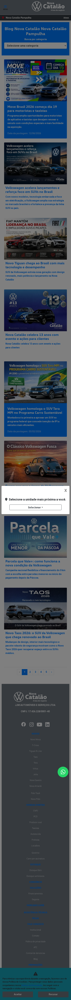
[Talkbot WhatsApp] (63, 772)
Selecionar (34, 507)
